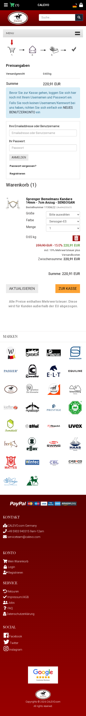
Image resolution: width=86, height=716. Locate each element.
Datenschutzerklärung (20, 614)
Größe (30, 213)
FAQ (10, 608)
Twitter (13, 643)
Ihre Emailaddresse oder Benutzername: (34, 126)
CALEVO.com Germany (22, 525)
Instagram (15, 649)
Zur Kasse (68, 288)
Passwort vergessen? (23, 165)
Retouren (13, 591)
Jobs (11, 602)
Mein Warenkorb (18, 561)
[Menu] (6, 5)
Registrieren (17, 173)
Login (11, 567)
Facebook (15, 636)
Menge (31, 227)
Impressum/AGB (18, 597)
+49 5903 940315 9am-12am (25, 531)
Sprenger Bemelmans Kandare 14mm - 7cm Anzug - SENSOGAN (50, 201)
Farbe (30, 220)
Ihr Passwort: (17, 141)
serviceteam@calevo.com (23, 537)
